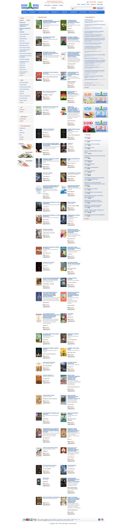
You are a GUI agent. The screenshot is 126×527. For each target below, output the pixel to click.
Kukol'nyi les (71, 466)
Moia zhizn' (45, 479)
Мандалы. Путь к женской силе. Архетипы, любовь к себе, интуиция (73, 449)
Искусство (22, 40)
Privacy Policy (59, 519)
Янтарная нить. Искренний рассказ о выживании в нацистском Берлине (74, 480)
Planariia (70, 315)
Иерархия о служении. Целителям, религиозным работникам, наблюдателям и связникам (95, 184)
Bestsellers (55, 5)
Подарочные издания (25, 47)
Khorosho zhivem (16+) (48, 376)
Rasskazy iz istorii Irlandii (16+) (50, 39)
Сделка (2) (70, 143)
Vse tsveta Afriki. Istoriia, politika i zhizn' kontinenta (74, 40)
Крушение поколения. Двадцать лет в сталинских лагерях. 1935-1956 (50, 53)
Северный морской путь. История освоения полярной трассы (73, 74)
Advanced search (100, 8)
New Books (82, 12)
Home (78, 4)
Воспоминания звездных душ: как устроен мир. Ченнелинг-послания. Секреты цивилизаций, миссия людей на (50, 294)
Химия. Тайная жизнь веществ (92, 67)
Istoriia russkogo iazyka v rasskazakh (51, 74)
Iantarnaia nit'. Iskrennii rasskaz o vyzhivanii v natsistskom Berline (73, 484)
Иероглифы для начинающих (91, 167)
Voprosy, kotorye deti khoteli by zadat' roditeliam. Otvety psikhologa (74, 235)
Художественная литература (24, 72)
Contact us (93, 4)
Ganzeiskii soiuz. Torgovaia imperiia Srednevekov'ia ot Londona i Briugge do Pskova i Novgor (51, 434)
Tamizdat (64, 12)
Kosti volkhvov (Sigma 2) (49, 466)
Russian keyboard (100, 7)
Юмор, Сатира (23, 100)
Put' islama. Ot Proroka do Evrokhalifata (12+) (73, 95)
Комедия (22, 93)
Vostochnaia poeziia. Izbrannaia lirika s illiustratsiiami (50, 281)
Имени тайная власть (90, 163)
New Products (47, 5)
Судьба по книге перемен (72, 278)
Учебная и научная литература (24, 62)
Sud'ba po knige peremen (73, 280)
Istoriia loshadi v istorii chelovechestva (48, 336)
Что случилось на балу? (50, 91)
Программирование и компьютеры (25, 50)
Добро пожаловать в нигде (50, 447)
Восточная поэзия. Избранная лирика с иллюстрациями (51, 278)
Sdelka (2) (70, 144)
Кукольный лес (72, 465)
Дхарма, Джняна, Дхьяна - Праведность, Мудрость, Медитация (94, 210)
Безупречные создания (74, 172)
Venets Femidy (71, 203)
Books (25, 12)
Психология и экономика (26, 53)
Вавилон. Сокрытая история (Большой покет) (51, 159)
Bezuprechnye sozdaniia (73, 174)
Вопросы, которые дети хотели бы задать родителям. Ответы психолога (74, 231)
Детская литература (24, 34)
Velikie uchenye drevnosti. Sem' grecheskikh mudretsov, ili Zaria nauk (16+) (74, 435)
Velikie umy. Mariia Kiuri (73, 350)
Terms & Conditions (66, 519)
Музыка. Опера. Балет (25, 95)
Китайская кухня (89, 160)
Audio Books (23, 118)
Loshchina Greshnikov (48, 130)
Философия (22, 67)
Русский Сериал (23, 98)
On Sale (61, 5)
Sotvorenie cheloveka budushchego (73, 218)
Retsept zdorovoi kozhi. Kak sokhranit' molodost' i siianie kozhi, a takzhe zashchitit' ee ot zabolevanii (74, 505)
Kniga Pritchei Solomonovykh (50, 498)
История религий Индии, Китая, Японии (74, 263)
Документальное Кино (25, 86)
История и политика (24, 43)
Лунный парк (88, 174)
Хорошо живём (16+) (48, 375)
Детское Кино (23, 84)
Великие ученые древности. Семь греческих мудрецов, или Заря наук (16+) (73, 430)
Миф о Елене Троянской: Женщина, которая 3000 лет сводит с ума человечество (74, 377)
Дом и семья (23, 36)
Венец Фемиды (72, 202)
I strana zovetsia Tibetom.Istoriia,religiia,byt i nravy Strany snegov (51, 25)
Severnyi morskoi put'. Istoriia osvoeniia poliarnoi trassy (74, 78)
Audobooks (73, 12)
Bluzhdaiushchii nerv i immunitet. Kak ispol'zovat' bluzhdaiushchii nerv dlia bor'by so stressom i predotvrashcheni (51, 321)
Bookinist (32, 12)
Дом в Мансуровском (49, 362)
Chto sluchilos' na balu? (48, 92)
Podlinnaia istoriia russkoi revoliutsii (51, 204)
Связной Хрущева (48, 229)
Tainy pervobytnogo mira (73, 161)
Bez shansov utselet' (47, 263)
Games (21, 130)
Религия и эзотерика (24, 59)
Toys (21, 134)
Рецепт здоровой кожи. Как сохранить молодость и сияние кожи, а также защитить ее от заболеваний (74, 500)
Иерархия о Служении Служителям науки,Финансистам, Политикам (93, 205)
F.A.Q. (88, 4)
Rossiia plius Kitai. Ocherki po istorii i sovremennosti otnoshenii (51, 147)
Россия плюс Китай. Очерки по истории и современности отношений (51, 144)
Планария (70, 313)
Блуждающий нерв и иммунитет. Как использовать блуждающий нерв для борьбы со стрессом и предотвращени (51, 315)
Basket (101, 2)
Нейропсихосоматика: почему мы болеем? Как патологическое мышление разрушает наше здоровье (74, 54)
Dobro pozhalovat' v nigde (49, 448)
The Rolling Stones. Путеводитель (93, 140)
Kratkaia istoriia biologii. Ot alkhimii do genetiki (74, 251)
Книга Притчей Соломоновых (51, 497)
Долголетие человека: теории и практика (74, 186)
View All (21, 75)
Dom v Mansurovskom (48, 363)
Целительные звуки (89, 147)
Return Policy (54, 519)
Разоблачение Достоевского (91, 188)
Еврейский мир (23, 38)
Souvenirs (22, 132)
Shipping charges (74, 519)
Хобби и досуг (23, 69)
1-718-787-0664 (92, 2)
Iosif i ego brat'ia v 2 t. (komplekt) (51, 217)
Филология (22, 65)
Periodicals (55, 12)
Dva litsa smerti (46, 174)
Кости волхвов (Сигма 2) (50, 465)
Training (22, 137)
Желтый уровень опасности (72, 363)
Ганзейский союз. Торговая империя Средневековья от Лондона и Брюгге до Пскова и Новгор (51, 430)
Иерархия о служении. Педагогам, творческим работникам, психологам (93, 201)
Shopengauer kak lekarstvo (49, 107)
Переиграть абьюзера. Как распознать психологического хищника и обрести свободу (74, 294)
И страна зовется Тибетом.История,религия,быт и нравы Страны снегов (51, 21)
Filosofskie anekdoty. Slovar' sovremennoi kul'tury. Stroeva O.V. (72, 401)
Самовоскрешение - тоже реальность (93, 192)
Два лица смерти (47, 172)
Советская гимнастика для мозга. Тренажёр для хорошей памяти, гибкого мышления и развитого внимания (74, 109)
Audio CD (22, 109)
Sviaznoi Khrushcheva (48, 230)
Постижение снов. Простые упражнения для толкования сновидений (94, 178)
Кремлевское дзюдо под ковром (92, 143)
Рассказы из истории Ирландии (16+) (49, 37)
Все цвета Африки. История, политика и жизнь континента (74, 37)
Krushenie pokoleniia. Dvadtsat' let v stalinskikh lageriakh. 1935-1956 (51, 56)
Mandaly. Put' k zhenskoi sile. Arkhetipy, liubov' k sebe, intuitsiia (73, 453)
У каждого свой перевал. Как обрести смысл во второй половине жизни (51, 186)
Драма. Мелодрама (24, 89)
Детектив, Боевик (24, 82)
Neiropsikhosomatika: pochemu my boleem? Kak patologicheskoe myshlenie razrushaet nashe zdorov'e (74, 59)
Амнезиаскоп (88, 137)
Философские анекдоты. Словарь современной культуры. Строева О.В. (74, 397)
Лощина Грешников (48, 129)
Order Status (100, 4)
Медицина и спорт (24, 45)
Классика (22, 91)
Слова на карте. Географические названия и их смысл (74, 21)
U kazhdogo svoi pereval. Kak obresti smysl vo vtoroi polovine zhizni (50, 190)
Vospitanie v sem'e (47, 396)
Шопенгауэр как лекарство (50, 106)
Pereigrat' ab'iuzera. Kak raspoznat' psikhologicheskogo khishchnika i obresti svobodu (73, 300)
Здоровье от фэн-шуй (90, 170)
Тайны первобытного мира (91, 79)
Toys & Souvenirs (43, 12)
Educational (22, 128)
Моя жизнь (46, 478)
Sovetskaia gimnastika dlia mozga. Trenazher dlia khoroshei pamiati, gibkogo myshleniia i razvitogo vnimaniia (74, 115)
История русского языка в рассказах (93, 43)
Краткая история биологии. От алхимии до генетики (74, 248)
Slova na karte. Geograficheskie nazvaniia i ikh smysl (74, 25)
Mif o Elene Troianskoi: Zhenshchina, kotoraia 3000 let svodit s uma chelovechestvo (74, 382)
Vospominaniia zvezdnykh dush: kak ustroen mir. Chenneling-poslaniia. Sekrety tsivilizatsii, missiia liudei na (51, 299)
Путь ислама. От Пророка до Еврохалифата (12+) (73, 92)
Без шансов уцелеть (48, 262)
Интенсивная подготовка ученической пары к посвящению (94, 196)
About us (83, 4)
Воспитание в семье (48, 395)
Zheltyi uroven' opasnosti (73, 364)
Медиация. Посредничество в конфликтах (95, 214)
